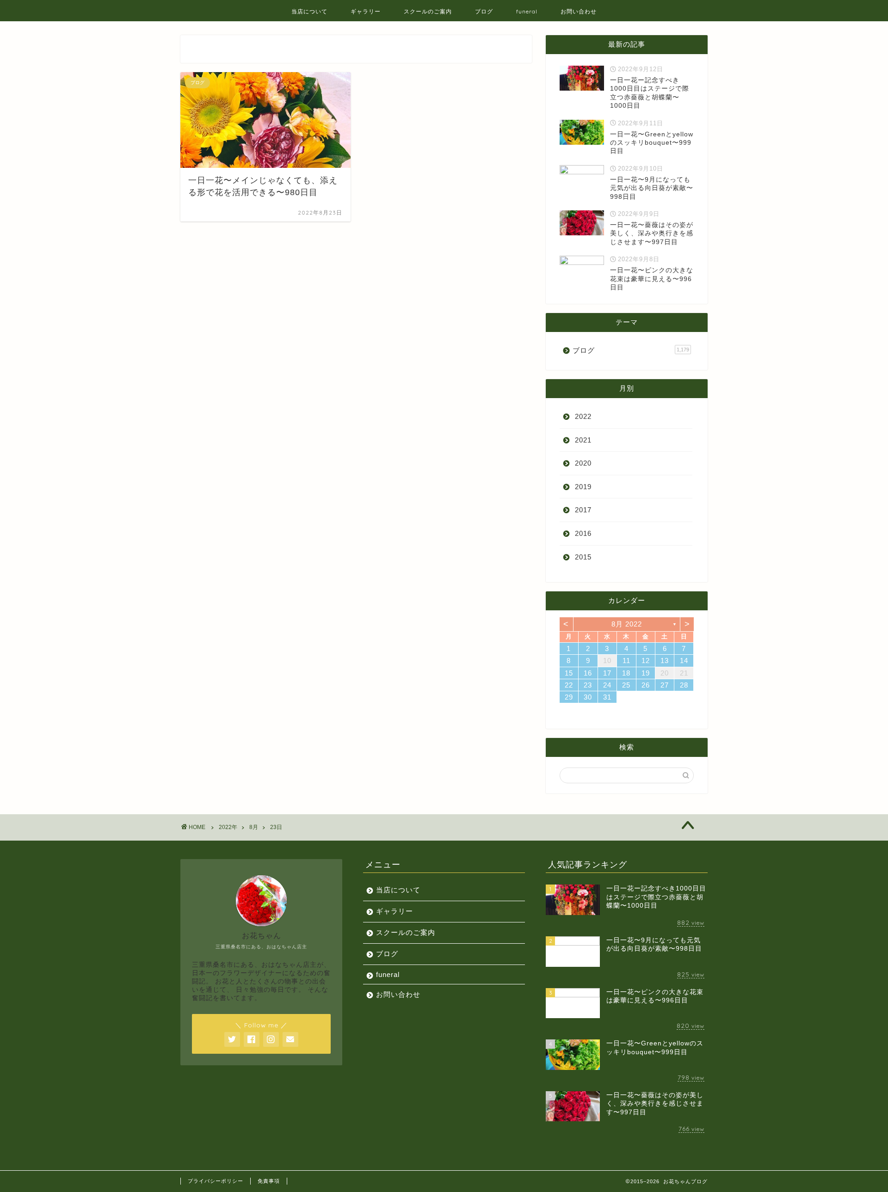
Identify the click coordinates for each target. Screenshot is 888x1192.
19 (645, 673)
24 (607, 685)
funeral (526, 11)
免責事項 (269, 1181)
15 (569, 673)
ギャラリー (366, 11)
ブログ (484, 11)
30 (588, 697)
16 (588, 673)
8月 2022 (626, 624)
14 (684, 660)
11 (626, 660)
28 (684, 685)
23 (588, 685)
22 (569, 685)
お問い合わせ (579, 11)
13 (664, 660)
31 (607, 697)
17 (607, 673)
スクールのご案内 (428, 11)
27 (664, 685)
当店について (309, 11)
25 (626, 685)
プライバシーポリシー (215, 1181)
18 (626, 673)
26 (645, 685)
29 (569, 697)
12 (645, 660)
